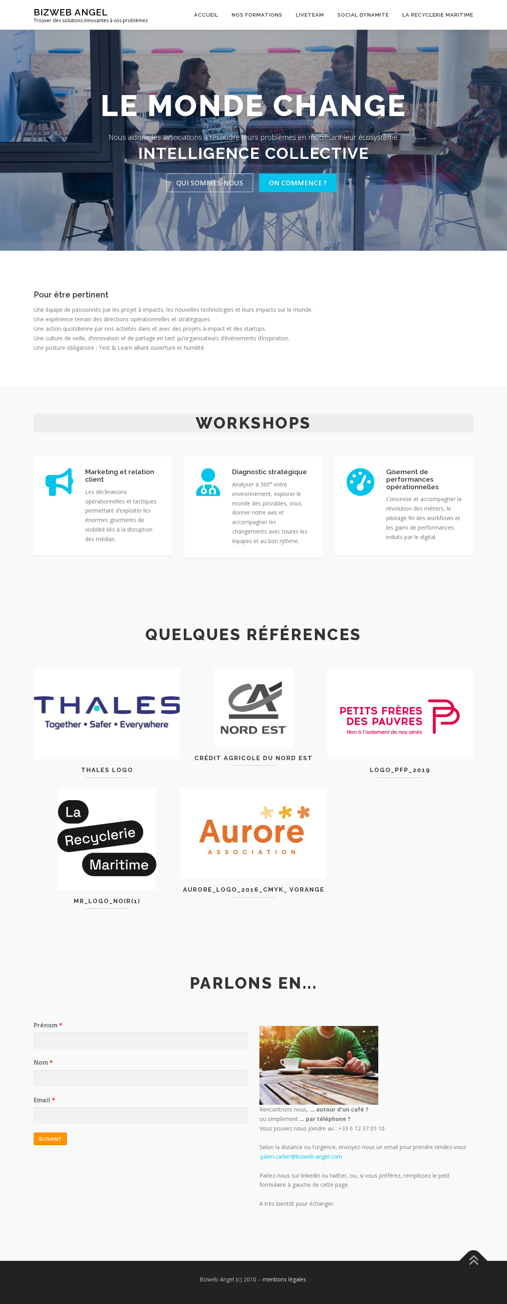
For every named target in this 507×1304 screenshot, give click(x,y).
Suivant (50, 1138)
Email (42, 1100)
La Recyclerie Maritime (437, 15)
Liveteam (310, 15)
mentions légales (285, 1279)
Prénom (45, 1025)
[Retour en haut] (473, 1261)
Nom (41, 1062)
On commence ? (298, 182)
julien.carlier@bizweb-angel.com (301, 1156)
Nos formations (257, 15)
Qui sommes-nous (209, 182)
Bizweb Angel (71, 12)
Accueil (206, 15)
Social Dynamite (363, 15)
